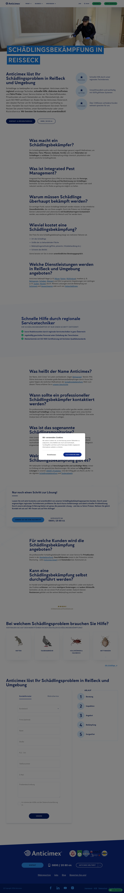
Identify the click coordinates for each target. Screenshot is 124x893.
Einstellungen (51, 454)
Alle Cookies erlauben (72, 454)
